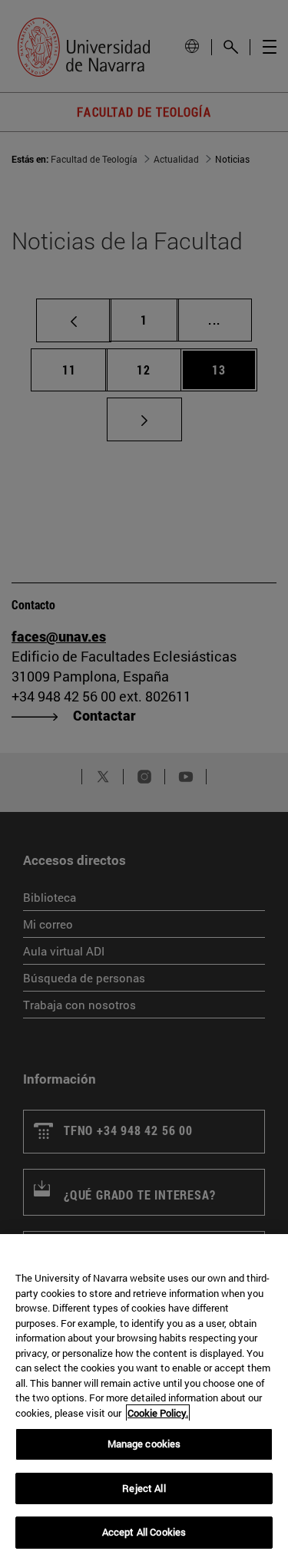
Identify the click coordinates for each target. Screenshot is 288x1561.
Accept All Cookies (144, 1532)
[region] (144, 1397)
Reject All (143, 1488)
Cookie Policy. (157, 1413)
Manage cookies (144, 1443)
